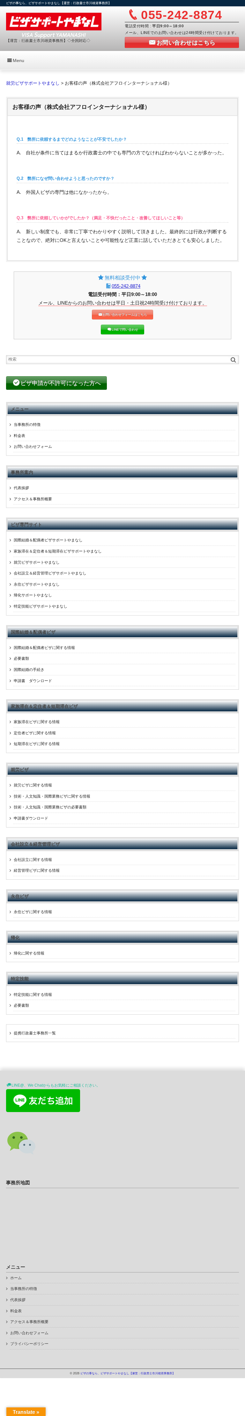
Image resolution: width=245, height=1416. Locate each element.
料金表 (19, 435)
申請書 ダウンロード (33, 681)
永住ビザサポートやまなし (37, 584)
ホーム (16, 1278)
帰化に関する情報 (29, 953)
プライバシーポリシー (29, 1344)
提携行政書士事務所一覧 (35, 1033)
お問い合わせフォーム (33, 446)
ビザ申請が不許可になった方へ (60, 383)
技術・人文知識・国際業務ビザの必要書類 (50, 807)
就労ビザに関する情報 (33, 785)
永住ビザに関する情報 (33, 912)
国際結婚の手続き (29, 669)
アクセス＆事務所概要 (33, 499)
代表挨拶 (21, 488)
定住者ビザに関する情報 (35, 733)
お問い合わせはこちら (186, 42)
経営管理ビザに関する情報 (37, 870)
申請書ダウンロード (31, 818)
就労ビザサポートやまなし (37, 562)
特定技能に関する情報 (33, 994)
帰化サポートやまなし (33, 595)
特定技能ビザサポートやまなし (40, 606)
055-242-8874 (126, 286)
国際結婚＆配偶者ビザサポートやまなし (48, 540)
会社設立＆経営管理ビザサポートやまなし (50, 573)
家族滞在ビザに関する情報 (37, 722)
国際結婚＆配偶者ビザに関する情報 (44, 647)
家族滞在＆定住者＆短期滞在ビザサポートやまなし (58, 551)
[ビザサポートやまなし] (53, 25)
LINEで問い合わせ (125, 329)
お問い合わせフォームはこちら (124, 314)
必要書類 (21, 658)
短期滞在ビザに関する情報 (37, 744)
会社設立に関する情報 (33, 859)
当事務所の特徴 (27, 424)
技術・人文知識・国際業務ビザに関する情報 (52, 796)
